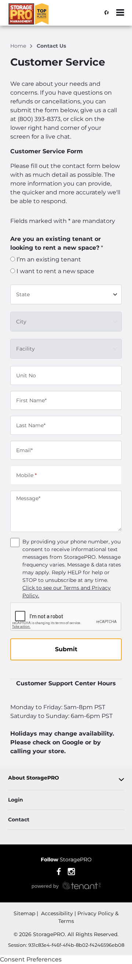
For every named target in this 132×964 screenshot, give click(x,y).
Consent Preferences (31, 959)
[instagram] (71, 871)
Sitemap (24, 913)
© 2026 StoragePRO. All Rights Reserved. (66, 934)
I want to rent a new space (54, 271)
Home (18, 46)
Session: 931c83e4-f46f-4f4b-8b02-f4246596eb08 (66, 945)
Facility (25, 348)
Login (15, 799)
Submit (66, 649)
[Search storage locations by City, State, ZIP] (104, 13)
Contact (18, 819)
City (21, 321)
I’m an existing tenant (48, 259)
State (23, 294)
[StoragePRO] (43, 16)
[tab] (66, 779)
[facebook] (59, 871)
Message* (28, 498)
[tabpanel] (66, 779)
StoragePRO (66, 859)
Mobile (26, 475)
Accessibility (56, 913)
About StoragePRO (33, 778)
